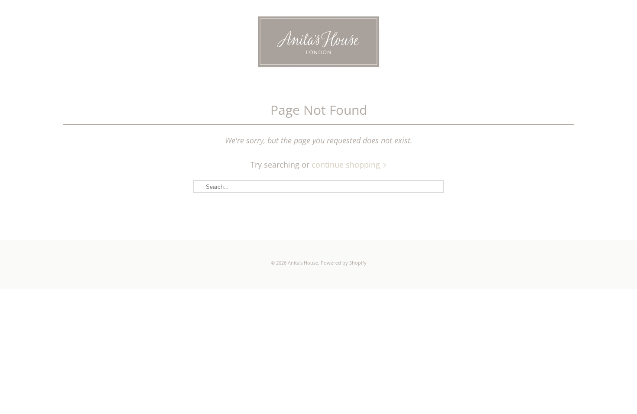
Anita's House (303, 262)
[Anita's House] (318, 43)
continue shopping (347, 164)
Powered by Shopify (344, 262)
